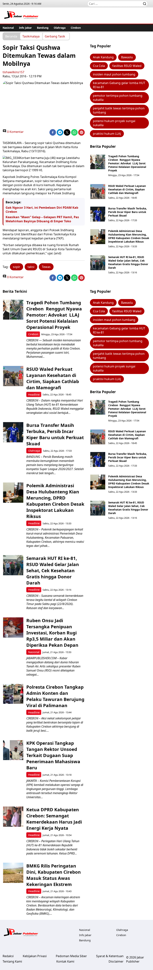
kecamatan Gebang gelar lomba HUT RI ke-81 (119, 85)
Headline (34, 394)
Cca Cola (99, 66)
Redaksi (8, 956)
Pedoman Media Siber (71, 956)
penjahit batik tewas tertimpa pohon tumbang (119, 110)
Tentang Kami (12, 961)
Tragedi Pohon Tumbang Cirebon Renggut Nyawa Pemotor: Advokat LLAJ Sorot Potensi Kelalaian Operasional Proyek (127, 163)
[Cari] (144, 4)
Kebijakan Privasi (35, 956)
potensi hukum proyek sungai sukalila (114, 123)
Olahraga (59, 27)
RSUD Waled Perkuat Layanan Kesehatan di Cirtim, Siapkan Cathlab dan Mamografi (127, 189)
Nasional (8, 27)
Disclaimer (116, 961)
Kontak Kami (65, 961)
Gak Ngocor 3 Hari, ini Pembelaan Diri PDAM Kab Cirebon (42, 210)
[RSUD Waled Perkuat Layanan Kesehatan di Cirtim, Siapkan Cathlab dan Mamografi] (97, 191)
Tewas (46, 267)
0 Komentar (15, 132)
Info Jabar (25, 27)
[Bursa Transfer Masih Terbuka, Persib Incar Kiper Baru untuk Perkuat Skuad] (97, 214)
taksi (31, 267)
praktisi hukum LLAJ (107, 134)
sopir (16, 267)
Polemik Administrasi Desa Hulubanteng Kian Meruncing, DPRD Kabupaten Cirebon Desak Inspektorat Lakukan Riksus (128, 236)
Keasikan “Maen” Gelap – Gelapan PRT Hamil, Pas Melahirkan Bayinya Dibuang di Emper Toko (42, 219)
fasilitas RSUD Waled (126, 66)
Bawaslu (127, 57)
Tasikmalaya (31, 36)
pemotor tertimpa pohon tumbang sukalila (117, 98)
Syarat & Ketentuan (110, 956)
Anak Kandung (103, 57)
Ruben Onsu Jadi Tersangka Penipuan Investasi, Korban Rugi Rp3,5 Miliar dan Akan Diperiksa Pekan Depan (52, 632)
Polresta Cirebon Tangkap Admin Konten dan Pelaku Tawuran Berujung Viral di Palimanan (55, 696)
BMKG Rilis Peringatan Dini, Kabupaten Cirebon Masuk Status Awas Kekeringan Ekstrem (53, 875)
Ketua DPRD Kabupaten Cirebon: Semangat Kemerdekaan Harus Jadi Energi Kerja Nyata (54, 818)
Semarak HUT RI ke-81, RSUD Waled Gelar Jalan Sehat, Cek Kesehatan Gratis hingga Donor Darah (128, 262)
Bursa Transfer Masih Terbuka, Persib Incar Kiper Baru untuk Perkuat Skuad (127, 212)
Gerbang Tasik (55, 36)
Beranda (11, 36)
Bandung (43, 27)
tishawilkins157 (13, 72)
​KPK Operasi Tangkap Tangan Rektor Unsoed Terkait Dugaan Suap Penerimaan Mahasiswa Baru (53, 755)
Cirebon (76, 27)
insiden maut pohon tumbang (114, 74)
